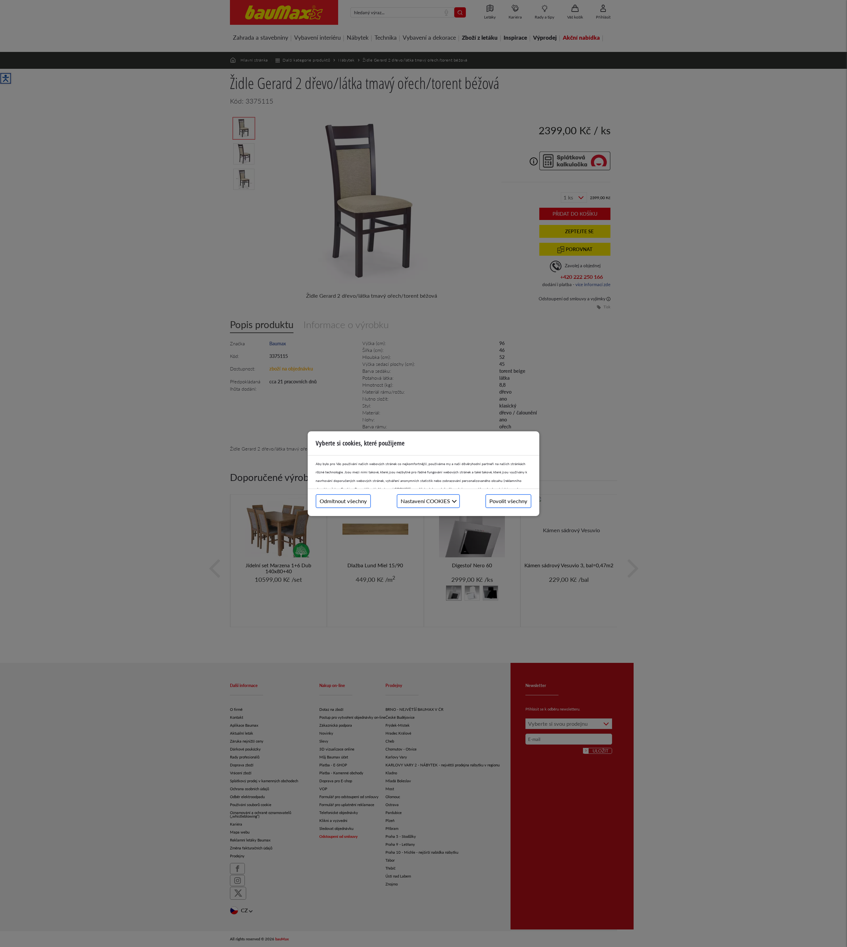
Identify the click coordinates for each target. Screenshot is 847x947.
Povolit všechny (508, 501)
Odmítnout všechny (343, 501)
